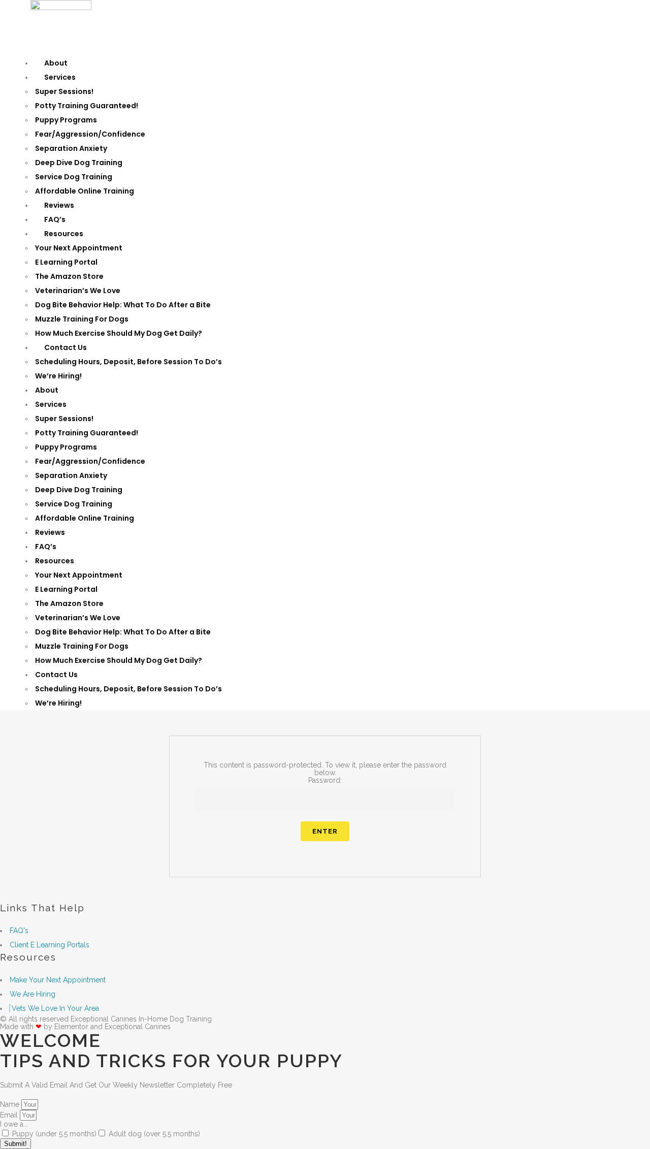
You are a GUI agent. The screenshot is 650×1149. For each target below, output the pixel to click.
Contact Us (65, 347)
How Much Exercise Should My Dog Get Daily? (118, 333)
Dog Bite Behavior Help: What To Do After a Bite (123, 305)
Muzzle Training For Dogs (81, 319)
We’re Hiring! (58, 376)
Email (10, 1115)
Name (10, 1104)
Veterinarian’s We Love (77, 290)
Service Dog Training (73, 177)
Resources (63, 234)
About (56, 63)
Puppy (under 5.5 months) (54, 1134)
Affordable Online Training (84, 191)
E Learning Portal (66, 262)
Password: (325, 780)
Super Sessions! (64, 91)
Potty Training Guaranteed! (86, 106)
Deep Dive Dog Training (78, 162)
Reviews (59, 205)
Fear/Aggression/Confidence (90, 134)
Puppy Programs (66, 120)
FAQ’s (55, 219)
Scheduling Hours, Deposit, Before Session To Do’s (128, 362)
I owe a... (14, 1124)
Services (60, 77)
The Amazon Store (69, 276)
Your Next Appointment (78, 248)
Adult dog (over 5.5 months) (154, 1134)
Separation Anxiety (71, 148)
